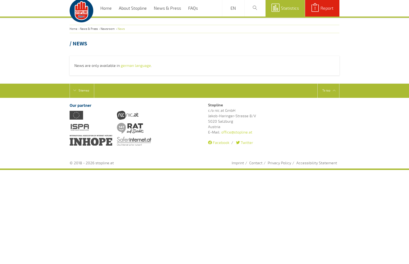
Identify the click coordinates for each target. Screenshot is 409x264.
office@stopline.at (236, 132)
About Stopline (133, 8)
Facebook (220, 142)
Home (106, 8)
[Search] (255, 8)
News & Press (167, 8)
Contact (255, 163)
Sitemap (84, 90)
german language (136, 65)
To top (326, 90)
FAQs (193, 8)
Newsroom (108, 28)
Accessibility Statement (316, 163)
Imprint (238, 163)
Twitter (246, 142)
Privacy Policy (279, 163)
